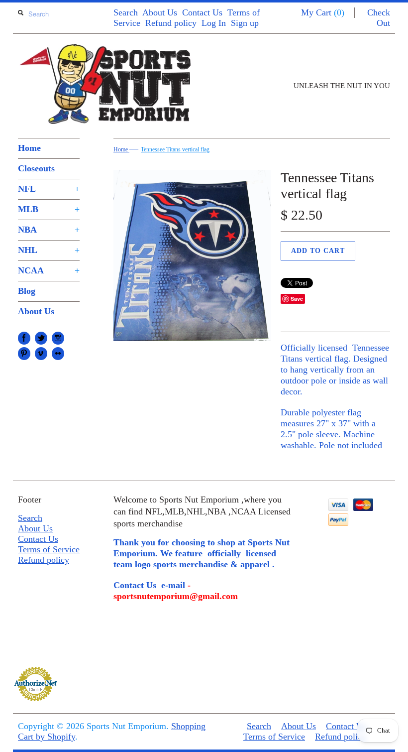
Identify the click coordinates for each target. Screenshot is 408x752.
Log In (214, 23)
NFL (49, 189)
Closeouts (36, 168)
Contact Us (202, 12)
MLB (49, 209)
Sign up (245, 23)
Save (297, 298)
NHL (49, 250)
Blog (26, 291)
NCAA (49, 270)
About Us (159, 12)
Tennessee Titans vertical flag (175, 149)
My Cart (322, 12)
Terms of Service (49, 549)
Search (125, 12)
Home (29, 148)
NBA (49, 230)
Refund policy (171, 23)
